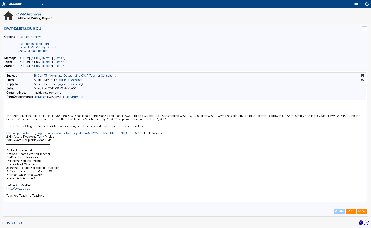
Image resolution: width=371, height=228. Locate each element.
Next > (47, 58)
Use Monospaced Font (33, 44)
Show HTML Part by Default (37, 47)
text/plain (40, 97)
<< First (24, 58)
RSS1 (351, 211)
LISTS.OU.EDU (12, 223)
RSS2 (361, 211)
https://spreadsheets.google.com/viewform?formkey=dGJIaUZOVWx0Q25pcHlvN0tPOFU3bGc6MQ (74, 133)
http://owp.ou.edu (18, 188)
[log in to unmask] (70, 80)
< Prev (36, 58)
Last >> (59, 58)
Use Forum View (29, 37)
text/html (72, 97)
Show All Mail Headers (33, 50)
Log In (356, 4)
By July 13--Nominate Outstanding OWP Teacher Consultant (75, 75)
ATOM (339, 211)
